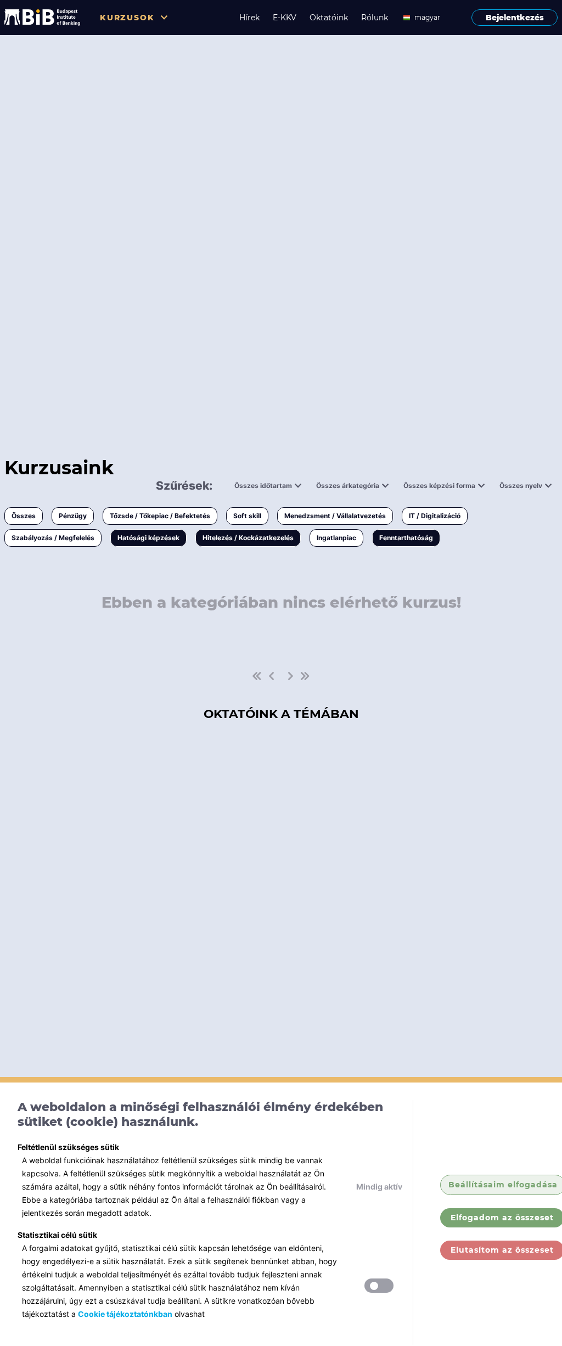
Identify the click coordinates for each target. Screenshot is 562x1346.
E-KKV (284, 18)
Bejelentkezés (515, 18)
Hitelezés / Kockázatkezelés (248, 538)
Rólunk (374, 18)
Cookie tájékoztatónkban (125, 1314)
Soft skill (247, 516)
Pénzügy (73, 516)
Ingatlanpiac (336, 538)
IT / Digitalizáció (434, 516)
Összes (24, 516)
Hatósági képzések (148, 538)
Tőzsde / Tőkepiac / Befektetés (160, 516)
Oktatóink (329, 18)
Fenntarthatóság (406, 538)
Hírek (249, 18)
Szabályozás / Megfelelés (53, 538)
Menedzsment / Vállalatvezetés (335, 516)
